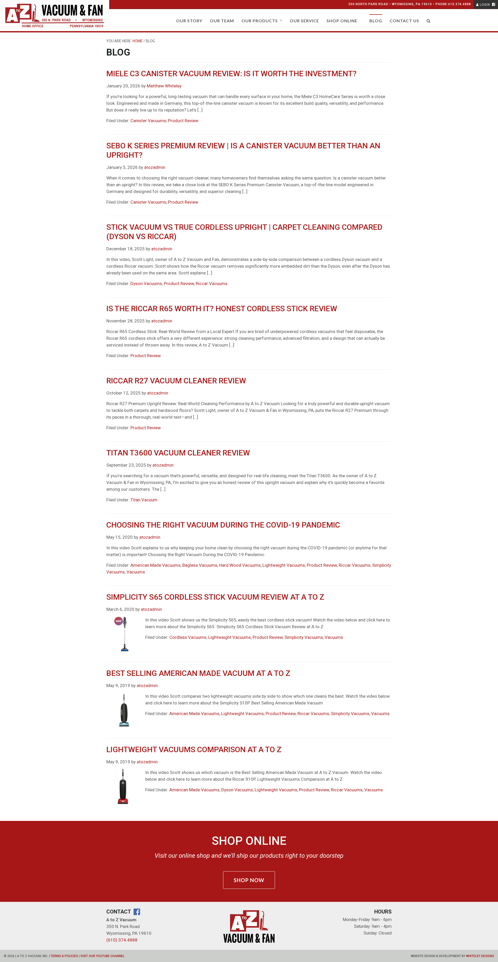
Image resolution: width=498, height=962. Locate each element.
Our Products (259, 20)
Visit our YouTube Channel (102, 956)
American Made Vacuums (155, 565)
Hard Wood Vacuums (240, 565)
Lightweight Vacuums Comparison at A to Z (193, 749)
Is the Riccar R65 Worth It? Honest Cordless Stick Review (221, 308)
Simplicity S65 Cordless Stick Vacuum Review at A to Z (215, 596)
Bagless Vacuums (199, 565)
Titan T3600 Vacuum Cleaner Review (178, 452)
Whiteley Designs (480, 956)
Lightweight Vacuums (283, 565)
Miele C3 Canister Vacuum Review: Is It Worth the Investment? (231, 73)
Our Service (304, 20)
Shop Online (342, 20)
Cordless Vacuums (187, 637)
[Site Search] (429, 22)
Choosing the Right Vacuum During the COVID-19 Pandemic (223, 524)
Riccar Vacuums (211, 283)
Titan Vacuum (143, 499)
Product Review (183, 120)
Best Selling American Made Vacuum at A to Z (198, 673)
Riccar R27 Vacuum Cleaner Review (176, 380)
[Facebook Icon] (493, 4)
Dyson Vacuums (146, 283)
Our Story (189, 20)
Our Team (222, 20)
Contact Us (404, 20)
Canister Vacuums (148, 120)
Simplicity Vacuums (304, 637)
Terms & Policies (64, 956)
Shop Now (249, 880)
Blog (375, 20)
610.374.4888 (459, 4)
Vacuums (136, 572)
